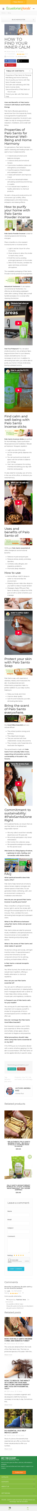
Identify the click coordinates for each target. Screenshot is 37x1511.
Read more (8, 1355)
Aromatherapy (27, 1079)
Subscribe (19, 1472)
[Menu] (3, 9)
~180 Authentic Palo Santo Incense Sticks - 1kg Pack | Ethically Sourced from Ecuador (18, 1144)
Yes (13, 1069)
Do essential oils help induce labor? (15, 1432)
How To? (25, 1077)
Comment (11, 1236)
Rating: (10, 1255)
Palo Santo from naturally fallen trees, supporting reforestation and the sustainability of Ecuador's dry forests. (17, 754)
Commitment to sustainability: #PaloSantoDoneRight (18, 815)
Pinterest (11, 65)
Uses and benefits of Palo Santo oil (18, 89)
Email (9, 1219)
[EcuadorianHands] (18, 8)
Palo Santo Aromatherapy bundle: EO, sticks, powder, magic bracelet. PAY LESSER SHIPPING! (18, 1187)
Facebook (11, 61)
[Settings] (34, 9)
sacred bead (11, 749)
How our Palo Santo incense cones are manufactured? (18, 1340)
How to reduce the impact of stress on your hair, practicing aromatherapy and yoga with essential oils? (17, 1384)
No (22, 1069)
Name (9, 1211)
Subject (10, 1228)
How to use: (11, 92)
